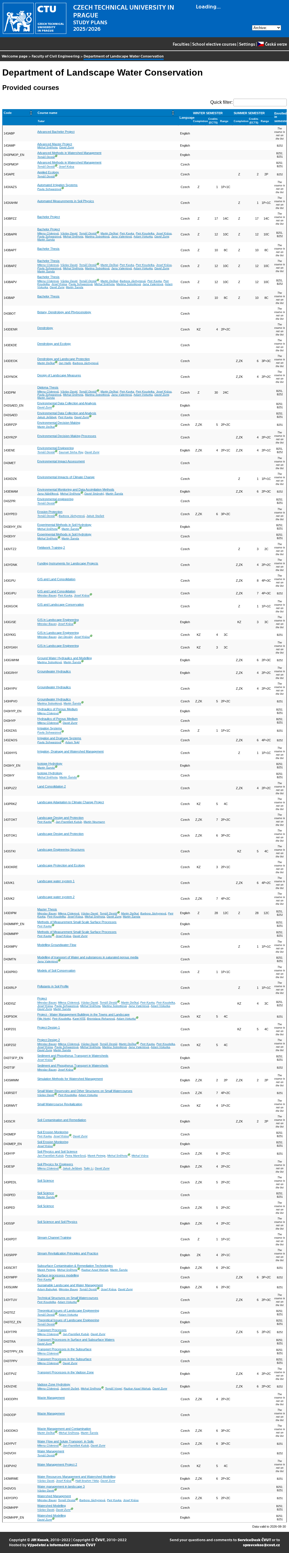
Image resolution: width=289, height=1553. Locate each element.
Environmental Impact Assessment (61, 461)
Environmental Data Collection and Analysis (66, 403)
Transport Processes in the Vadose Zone (65, 1372)
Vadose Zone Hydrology (53, 1384)
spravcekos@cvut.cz (261, 1545)
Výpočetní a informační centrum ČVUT (61, 1545)
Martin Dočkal (109, 233)
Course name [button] (47, 112)
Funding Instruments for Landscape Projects (67, 563)
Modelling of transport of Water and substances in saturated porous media (87, 957)
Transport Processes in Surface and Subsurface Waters (76, 1339)
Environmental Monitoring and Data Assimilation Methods (75, 489)
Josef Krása (66, 166)
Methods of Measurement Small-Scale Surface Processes (77, 922)
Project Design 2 (48, 1040)
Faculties (181, 44)
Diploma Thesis (47, 387)
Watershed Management (54, 1496)
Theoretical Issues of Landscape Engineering (68, 1310)
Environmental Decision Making (58, 422)
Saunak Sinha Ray (71, 452)
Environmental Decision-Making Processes (66, 436)
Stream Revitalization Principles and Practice (67, 1253)
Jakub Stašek (95, 516)
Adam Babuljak (47, 1289)
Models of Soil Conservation (56, 970)
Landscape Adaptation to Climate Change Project (70, 802)
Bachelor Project (48, 217)
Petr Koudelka (145, 233)
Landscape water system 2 (56, 897)
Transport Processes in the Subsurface (64, 1349)
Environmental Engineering (55, 448)
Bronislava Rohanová (101, 1018)
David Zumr (66, 147)
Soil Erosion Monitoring (52, 1132)
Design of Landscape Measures (59, 375)
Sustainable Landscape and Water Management (70, 1285)
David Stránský (94, 493)
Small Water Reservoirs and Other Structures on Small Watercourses (84, 1091)
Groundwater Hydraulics (54, 671)
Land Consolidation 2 (51, 786)
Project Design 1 (48, 1027)
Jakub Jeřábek (46, 417)
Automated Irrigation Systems (57, 185)
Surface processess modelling (58, 1275)
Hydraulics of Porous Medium (57, 709)
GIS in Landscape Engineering (58, 619)
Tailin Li (88, 1168)
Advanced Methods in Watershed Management (69, 153)
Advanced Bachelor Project (56, 131)
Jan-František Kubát (69, 821)
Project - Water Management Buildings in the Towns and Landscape (83, 1014)
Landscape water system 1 (56, 881)
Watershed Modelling (51, 1505)
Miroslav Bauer (46, 595)
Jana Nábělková (47, 493)
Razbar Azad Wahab (94, 1269)
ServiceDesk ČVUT (254, 1539)
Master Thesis (47, 909)
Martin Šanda (46, 239)
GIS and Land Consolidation (56, 579)
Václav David (68, 233)
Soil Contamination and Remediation (61, 1120)
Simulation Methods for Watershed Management (70, 1078)
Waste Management (51, 1397)
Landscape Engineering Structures (61, 849)
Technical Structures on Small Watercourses (67, 1298)
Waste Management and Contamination (64, 1428)
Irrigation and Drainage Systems (59, 738)
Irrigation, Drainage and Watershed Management (70, 751)
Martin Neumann (94, 821)
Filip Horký (44, 1018)
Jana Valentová (121, 236)
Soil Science (45, 1180)
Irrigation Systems (49, 728)
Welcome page (15, 56)
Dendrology (45, 328)
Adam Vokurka (143, 236)
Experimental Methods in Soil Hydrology (64, 524)
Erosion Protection (49, 511)
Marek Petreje (96, 1155)
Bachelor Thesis (48, 248)
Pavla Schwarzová (49, 189)
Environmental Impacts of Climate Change (66, 477)
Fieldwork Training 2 (51, 547)
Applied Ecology (48, 172)
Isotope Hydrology (49, 763)
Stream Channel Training (54, 1237)
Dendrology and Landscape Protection (63, 359)
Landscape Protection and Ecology (61, 865)
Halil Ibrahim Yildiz (87, 1481)
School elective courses (214, 44)
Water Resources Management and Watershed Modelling (76, 1476)
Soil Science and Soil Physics (57, 1221)
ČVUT (100, 1539)
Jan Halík (65, 363)
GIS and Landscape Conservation (60, 604)
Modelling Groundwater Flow (56, 945)
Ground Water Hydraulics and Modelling (64, 658)
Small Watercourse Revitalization (59, 1104)
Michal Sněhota (47, 147)
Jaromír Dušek (69, 1388)
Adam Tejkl (72, 742)
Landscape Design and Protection (60, 817)
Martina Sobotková (97, 236)
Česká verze (276, 44)
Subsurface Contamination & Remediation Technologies (75, 1265)
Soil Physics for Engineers (55, 1164)
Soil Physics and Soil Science (57, 1151)
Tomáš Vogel (113, 1388)
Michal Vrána (140, 1155)
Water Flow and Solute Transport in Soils (65, 1441)
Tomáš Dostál (46, 156)
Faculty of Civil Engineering (56, 56)
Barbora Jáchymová (133, 281)
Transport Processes (52, 1330)
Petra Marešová (75, 1155)
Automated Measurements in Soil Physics (65, 201)
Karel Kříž (79, 1018)
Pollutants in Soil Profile (53, 986)
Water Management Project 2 (57, 1464)
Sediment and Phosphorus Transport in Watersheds (72, 1055)
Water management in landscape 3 (61, 1486)
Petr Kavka (127, 233)
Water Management (50, 1451)
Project (42, 998)
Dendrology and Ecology (54, 343)
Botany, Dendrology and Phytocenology (64, 312)
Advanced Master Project (54, 144)
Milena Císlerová (48, 233)
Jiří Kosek (40, 1539)
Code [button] (8, 112)
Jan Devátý (65, 636)
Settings (247, 44)
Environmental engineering (55, 499)
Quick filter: (221, 102)
